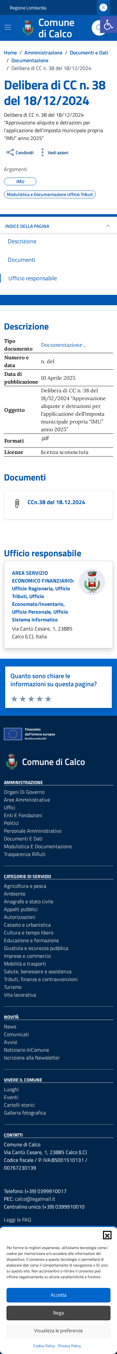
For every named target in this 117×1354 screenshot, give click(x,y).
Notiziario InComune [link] (26, 1050)
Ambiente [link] (14, 893)
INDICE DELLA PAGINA (27, 226)
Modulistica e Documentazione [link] (38, 846)
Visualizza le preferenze (58, 1330)
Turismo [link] (12, 987)
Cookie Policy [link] (44, 1346)
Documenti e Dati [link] (23, 838)
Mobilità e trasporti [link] (25, 963)
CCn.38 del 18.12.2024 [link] (56, 502)
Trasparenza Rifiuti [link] (25, 854)
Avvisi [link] (10, 1042)
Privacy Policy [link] (69, 1346)
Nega (58, 1312)
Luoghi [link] (11, 1089)
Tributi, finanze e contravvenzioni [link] (41, 979)
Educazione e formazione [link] (31, 940)
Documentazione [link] (62, 344)
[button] (107, 1235)
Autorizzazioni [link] (19, 917)
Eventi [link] (11, 1097)
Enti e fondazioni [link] (23, 815)
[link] (108, 24)
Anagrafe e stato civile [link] (28, 901)
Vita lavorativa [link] (20, 995)
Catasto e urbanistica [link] (27, 925)
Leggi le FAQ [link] (17, 1219)
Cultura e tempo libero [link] (28, 932)
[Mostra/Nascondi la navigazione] (8, 27)
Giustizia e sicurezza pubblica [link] (36, 948)
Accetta (59, 1295)
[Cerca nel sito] (99, 28)
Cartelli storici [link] (19, 1105)
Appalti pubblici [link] (21, 909)
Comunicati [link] (16, 1034)
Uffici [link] (9, 807)
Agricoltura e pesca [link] (25, 886)
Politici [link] (11, 823)
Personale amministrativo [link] (32, 831)
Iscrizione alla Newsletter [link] (32, 1057)
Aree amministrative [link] (27, 800)
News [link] (10, 1026)
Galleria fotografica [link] (25, 1113)
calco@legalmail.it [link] (35, 1199)
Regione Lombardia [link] (28, 7)
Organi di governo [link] (24, 792)
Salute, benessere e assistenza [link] (38, 971)
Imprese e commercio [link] (27, 956)
